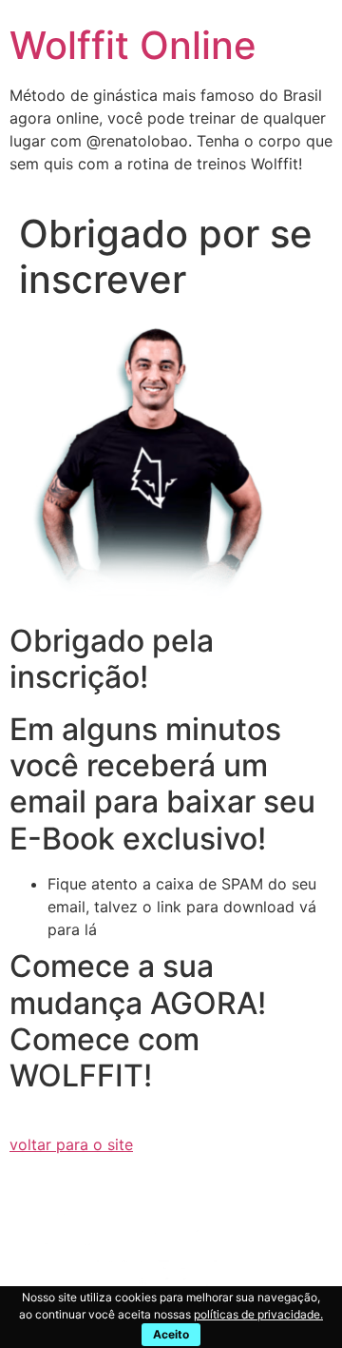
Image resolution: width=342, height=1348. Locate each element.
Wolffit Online (133, 45)
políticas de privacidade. (258, 1314)
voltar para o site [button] (71, 1144)
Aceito (171, 1334)
